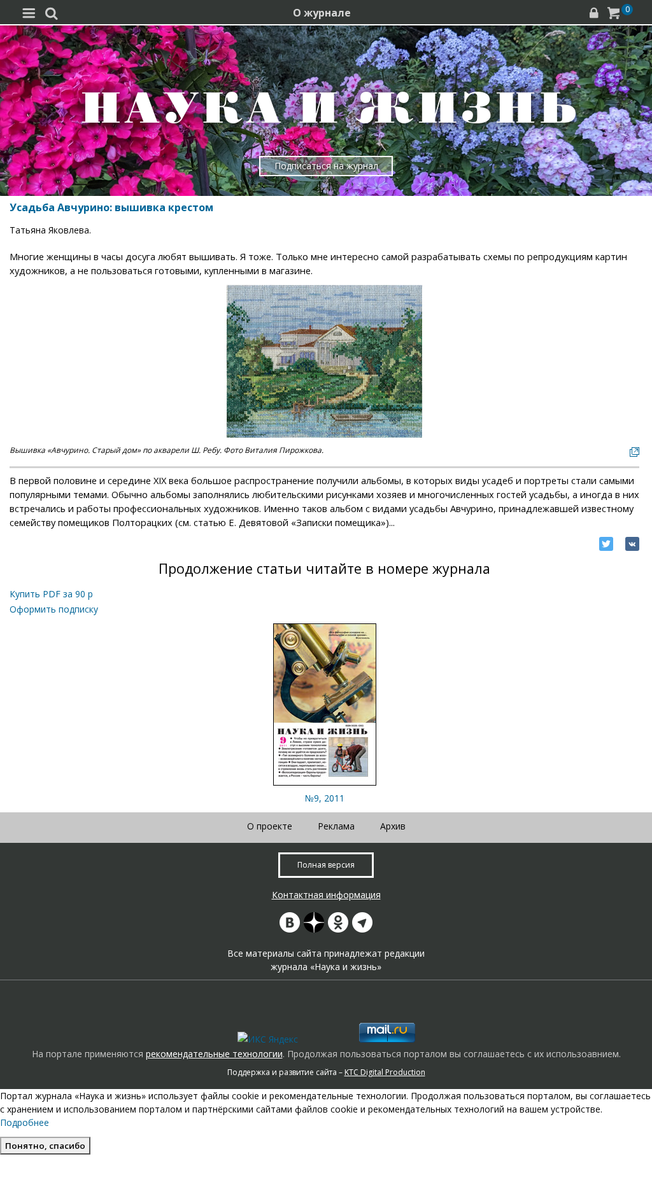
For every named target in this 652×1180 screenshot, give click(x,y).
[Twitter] (606, 544)
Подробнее (24, 1122)
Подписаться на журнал (326, 166)
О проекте (269, 826)
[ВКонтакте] (632, 544)
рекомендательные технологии (214, 1054)
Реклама (336, 826)
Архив (393, 826)
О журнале (322, 13)
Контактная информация (326, 895)
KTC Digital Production (384, 1072)
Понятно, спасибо (45, 1145)
